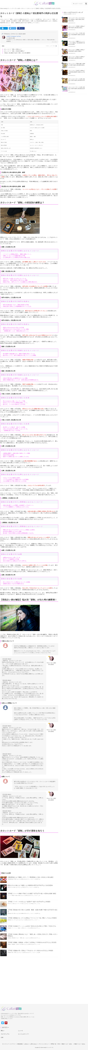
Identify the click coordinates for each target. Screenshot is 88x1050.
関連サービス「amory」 (80, 1044)
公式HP (8, 36)
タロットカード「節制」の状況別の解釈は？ (14, 51)
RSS (59, 1044)
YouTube (18, 36)
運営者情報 (20, 1044)
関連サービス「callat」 (67, 1044)
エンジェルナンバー (23, 1034)
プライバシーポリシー (43, 1044)
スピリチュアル (5, 1034)
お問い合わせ (33, 1044)
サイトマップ (5, 1044)
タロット (23, 8)
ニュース (20, 1030)
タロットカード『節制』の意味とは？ (13, 49)
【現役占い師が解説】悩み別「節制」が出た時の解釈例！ (17, 53)
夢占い (2, 1030)
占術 (19, 8)
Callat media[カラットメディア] (8, 8)
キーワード (13, 1044)
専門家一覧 (53, 1044)
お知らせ (26, 1044)
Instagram (13, 36)
